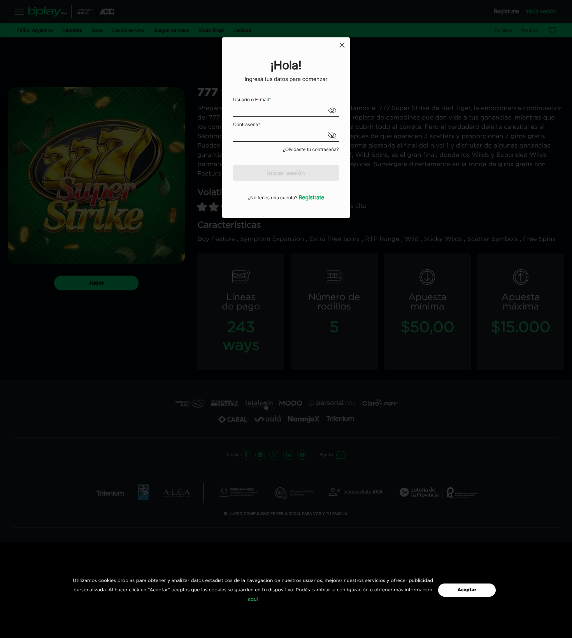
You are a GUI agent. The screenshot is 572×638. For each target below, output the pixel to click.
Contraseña (246, 124)
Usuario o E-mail (252, 99)
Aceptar (466, 590)
